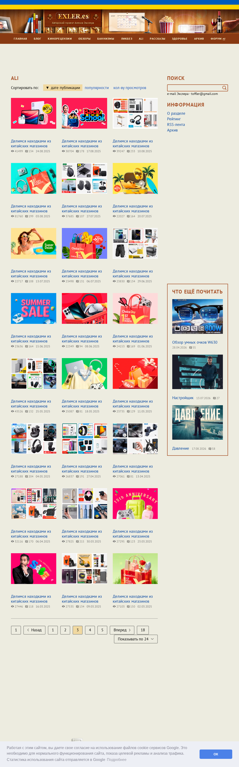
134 (30, 151)
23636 (18, 346)
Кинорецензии (60, 38)
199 (30, 216)
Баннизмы (106, 38)
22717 (18, 281)
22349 (69, 346)
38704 (69, 151)
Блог (38, 38)
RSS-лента (176, 124)
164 (132, 216)
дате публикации (65, 87)
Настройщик (182, 397)
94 (81, 346)
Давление (180, 448)
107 (81, 216)
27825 (69, 541)
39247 (120, 151)
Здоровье (180, 38)
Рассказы (157, 38)
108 (30, 281)
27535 (69, 606)
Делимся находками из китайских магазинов (31, 143)
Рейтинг (174, 118)
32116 (18, 541)
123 (132, 541)
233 (132, 151)
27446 (18, 606)
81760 (18, 216)
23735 (120, 411)
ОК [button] (216, 754)
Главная (20, 38)
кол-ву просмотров (129, 87)
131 (81, 281)
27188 (18, 476)
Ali (141, 38)
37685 (69, 216)
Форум (217, 38)
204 (30, 476)
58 (213, 449)
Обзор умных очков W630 (194, 342)
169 (132, 346)
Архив (199, 38)
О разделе (176, 113)
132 (30, 411)
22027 (120, 216)
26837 (69, 476)
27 (218, 398)
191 (81, 476)
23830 (120, 281)
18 (143, 629)
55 (194, 347)
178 (81, 151)
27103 (120, 606)
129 (132, 411)
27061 (120, 476)
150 (132, 606)
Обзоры (84, 38)
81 (81, 411)
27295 (120, 541)
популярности (97, 87)
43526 (18, 411)
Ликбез (126, 38)
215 (81, 541)
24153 (120, 346)
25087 (69, 411)
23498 (69, 281)
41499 (18, 151)
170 (30, 541)
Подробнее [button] (117, 760)
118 (30, 606)
